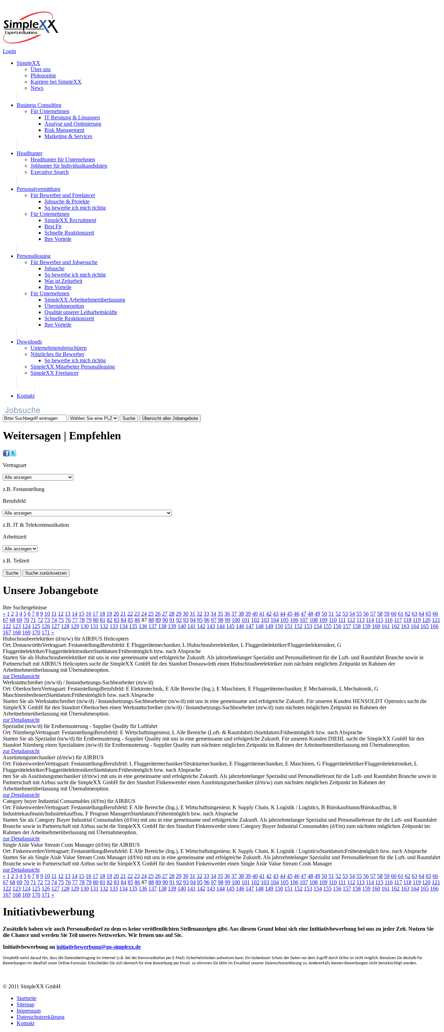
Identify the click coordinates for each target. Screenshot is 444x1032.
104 (275, 620)
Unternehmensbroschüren (59, 348)
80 (96, 620)
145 (230, 626)
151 (288, 626)
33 (206, 614)
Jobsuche (54, 268)
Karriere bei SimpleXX (56, 82)
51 (331, 614)
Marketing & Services (68, 136)
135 (133, 626)
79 (89, 620)
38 (241, 614)
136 (143, 626)
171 (46, 632)
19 (109, 614)
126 (46, 626)
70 (26, 620)
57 (373, 614)
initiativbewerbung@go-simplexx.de (99, 947)
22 (130, 614)
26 (158, 614)
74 (54, 620)
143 (211, 626)
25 (151, 614)
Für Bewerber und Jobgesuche (64, 262)
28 (171, 614)
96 (207, 620)
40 (255, 614)
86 (137, 620)
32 (199, 614)
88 (151, 620)
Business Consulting (39, 105)
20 (116, 614)
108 (313, 620)
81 (102, 620)
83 (116, 620)
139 (172, 626)
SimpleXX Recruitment (70, 220)
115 (379, 620)
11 (54, 614)
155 (327, 626)
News (37, 88)
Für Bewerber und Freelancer (63, 195)
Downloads (29, 342)
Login (9, 51)
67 (5, 620)
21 (123, 614)
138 (162, 626)
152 (298, 626)
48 (310, 614)
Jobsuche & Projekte (66, 201)
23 (137, 614)
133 (114, 626)
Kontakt (25, 396)
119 (417, 620)
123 (16, 626)
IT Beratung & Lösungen (72, 117)
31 (192, 614)
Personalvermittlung (38, 189)
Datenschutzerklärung (41, 1017)
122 (7, 626)
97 (213, 620)
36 (227, 614)
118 (407, 620)
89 (158, 620)
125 (36, 626)
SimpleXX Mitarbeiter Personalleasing (73, 367)
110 (333, 620)
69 (19, 620)
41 (262, 614)
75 (61, 620)
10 (47, 614)
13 (67, 614)
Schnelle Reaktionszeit (69, 233)
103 (265, 620)
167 (7, 632)
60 (393, 614)
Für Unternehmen (50, 111)
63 (414, 614)
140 (182, 626)
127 (55, 626)
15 (81, 614)
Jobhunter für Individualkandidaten (69, 166)
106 (294, 620)
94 (193, 620)
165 (424, 626)
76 (68, 620)
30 (185, 614)
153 (308, 626)
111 (342, 620)
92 (179, 620)
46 (296, 614)
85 (130, 620)
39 (248, 614)
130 (84, 626)
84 (123, 620)
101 (245, 620)
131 (94, 626)
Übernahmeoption (64, 306)
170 (36, 632)
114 (370, 620)
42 (269, 614)
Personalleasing (34, 256)
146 (240, 626)
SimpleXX (28, 63)
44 (282, 614)
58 (380, 614)
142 (201, 626)
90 (165, 620)
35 (220, 614)
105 (284, 620)
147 (250, 626)
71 (33, 620)
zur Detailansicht (21, 676)
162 (395, 626)
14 (74, 614)
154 (318, 626)
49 (317, 614)
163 (405, 626)
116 (389, 620)
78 (82, 620)
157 (347, 626)
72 (40, 620)
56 (366, 614)
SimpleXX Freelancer (54, 373)
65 (428, 614)
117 (398, 620)
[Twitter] (13, 455)
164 (415, 626)
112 (351, 620)
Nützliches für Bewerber (57, 354)
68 (12, 620)
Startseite (26, 998)
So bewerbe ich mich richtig (75, 208)
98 (220, 620)
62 (407, 614)
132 (104, 626)
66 (435, 614)
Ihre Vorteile (57, 239)
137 (152, 626)
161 (386, 626)
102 (255, 620)
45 (289, 614)
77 (75, 620)
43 (276, 614)
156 (337, 626)
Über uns (41, 69)
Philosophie (43, 75)
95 (200, 620)
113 (361, 620)
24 (144, 614)
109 (323, 620)
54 (352, 614)
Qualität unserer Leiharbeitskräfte (80, 312)
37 (234, 614)
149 (269, 626)
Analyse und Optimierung (72, 124)
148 (259, 626)
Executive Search (50, 172)
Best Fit (52, 226)
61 (400, 614)
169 (26, 632)
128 (65, 626)
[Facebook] (6, 455)
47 (303, 614)
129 (75, 626)
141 (191, 626)
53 (345, 614)
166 (434, 626)
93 (186, 620)
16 (88, 614)
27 (165, 614)
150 (279, 626)
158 (356, 626)
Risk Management (64, 130)
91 (172, 620)
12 (60, 614)
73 (47, 620)
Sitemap (25, 1004)
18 (102, 614)
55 (359, 614)
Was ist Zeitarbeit (63, 281)
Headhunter (29, 153)
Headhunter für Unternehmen (63, 159)
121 (436, 620)
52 (338, 614)
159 (366, 626)
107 (304, 620)
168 (16, 632)
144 (220, 626)
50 (324, 614)
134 (123, 626)
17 (95, 614)
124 (26, 626)
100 (236, 620)
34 (213, 614)
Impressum (29, 1011)
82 (109, 620)
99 (227, 620)
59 (387, 614)
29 (178, 614)
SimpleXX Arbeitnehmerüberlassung (84, 300)
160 (376, 626)
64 (421, 614)
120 (426, 620)
